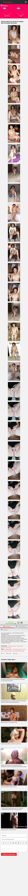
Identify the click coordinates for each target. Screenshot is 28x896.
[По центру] (16, 843)
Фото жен (8, 647)
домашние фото (9, 649)
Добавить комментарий (8, 854)
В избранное (5, 629)
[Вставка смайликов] (21, 843)
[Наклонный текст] (6, 843)
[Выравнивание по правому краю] (18, 843)
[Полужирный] (4, 843)
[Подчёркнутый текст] (8, 843)
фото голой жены (8, 650)
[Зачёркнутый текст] (11, 843)
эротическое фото (17, 649)
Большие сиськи (12, 646)
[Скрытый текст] (26, 843)
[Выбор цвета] (23, 843)
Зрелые (3, 647)
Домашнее (20, 646)
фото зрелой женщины (18, 650)
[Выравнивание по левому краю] (13, 843)
